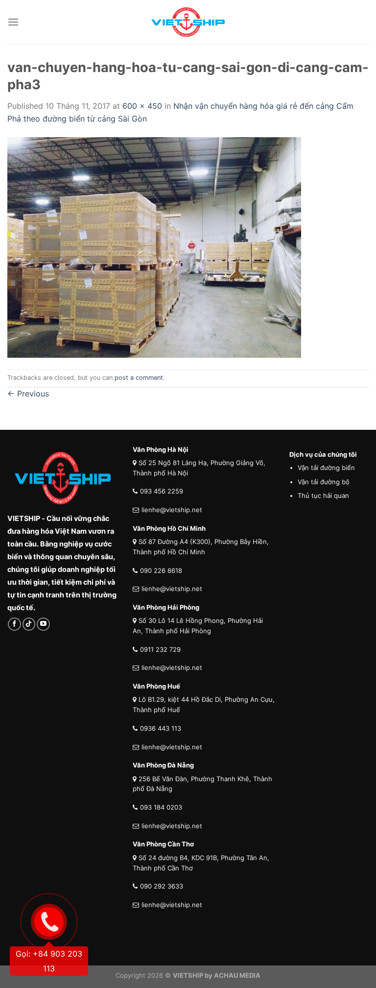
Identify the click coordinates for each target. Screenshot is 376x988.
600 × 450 (142, 106)
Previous (28, 393)
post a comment (139, 377)
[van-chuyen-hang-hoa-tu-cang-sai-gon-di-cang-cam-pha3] (154, 246)
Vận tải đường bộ (324, 482)
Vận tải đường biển (326, 467)
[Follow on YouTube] (43, 624)
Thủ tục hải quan (323, 495)
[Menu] (13, 22)
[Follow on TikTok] (29, 624)
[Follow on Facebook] (14, 624)
